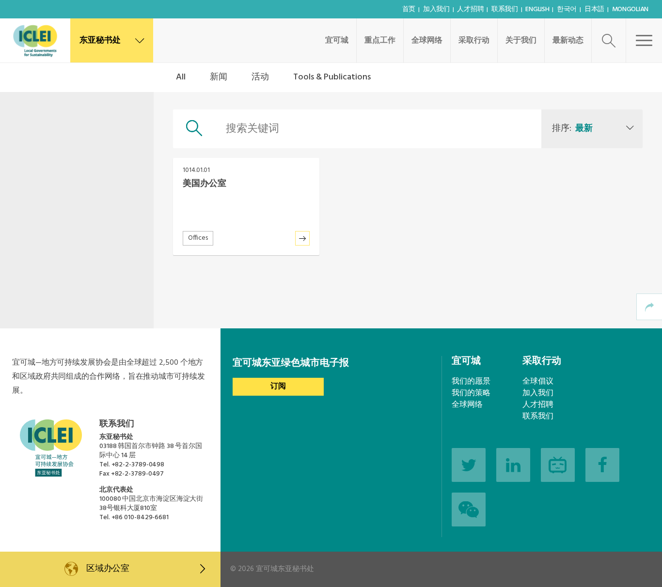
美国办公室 (204, 184)
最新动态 (567, 40)
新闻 (218, 77)
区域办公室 (107, 569)
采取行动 (473, 40)
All (181, 77)
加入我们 (436, 9)
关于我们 (520, 40)
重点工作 (379, 40)
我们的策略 (471, 393)
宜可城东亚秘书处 (285, 569)
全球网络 (426, 40)
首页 (408, 9)
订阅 (278, 386)
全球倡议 (537, 381)
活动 (260, 77)
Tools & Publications (332, 77)
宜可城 (336, 40)
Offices (198, 238)
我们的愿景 (471, 381)
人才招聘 (470, 9)
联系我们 (504, 9)
